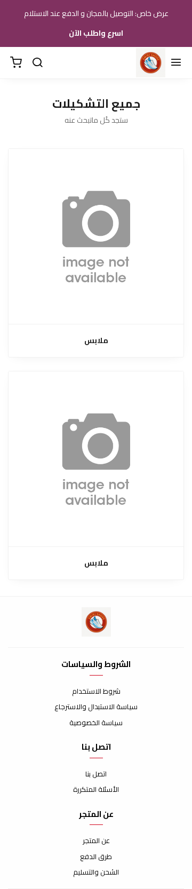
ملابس (96, 340)
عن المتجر (96, 841)
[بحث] (37, 63)
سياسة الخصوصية (96, 723)
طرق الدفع (96, 857)
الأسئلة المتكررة (96, 789)
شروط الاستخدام (96, 691)
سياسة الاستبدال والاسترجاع (96, 707)
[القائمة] (176, 63)
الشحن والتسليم (96, 872)
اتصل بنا (96, 774)
